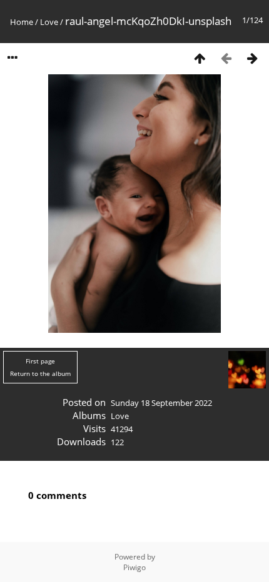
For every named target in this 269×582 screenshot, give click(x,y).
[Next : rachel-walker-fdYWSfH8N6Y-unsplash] (252, 57)
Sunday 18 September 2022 (161, 402)
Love (49, 21)
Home (21, 21)
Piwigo (134, 567)
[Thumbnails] (199, 57)
